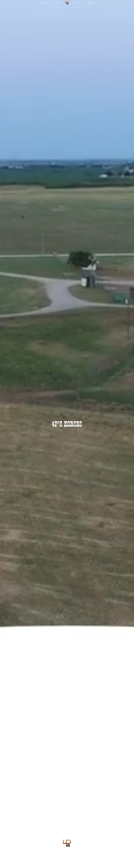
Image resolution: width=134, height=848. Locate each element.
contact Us (92, 2)
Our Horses (42, 2)
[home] (67, 2)
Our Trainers (56, 2)
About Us (78, 2)
